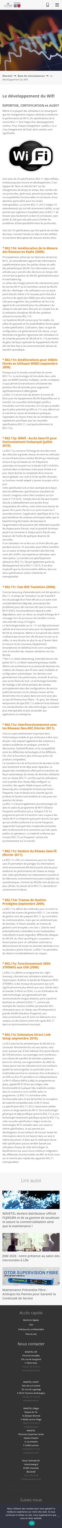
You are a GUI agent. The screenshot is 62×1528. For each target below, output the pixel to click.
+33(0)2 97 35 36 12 (31, 1423)
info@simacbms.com (31, 1479)
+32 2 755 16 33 (31, 1475)
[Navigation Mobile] (57, 5)
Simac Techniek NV (31, 1460)
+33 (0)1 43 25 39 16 (31, 1366)
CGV (31, 1324)
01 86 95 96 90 (46, 5)
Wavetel (7, 75)
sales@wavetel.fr (31, 1400)
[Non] (58, 1516)
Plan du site (31, 1334)
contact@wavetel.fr (31, 1370)
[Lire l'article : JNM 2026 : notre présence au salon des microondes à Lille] (31, 1242)
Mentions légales (31, 1320)
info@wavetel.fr (31, 1426)
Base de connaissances (31, 75)
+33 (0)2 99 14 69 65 (31, 1396)
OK (31, 1523)
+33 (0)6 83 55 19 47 (31, 1449)
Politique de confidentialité (31, 1329)
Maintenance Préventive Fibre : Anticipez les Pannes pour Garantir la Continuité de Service (29, 1294)
